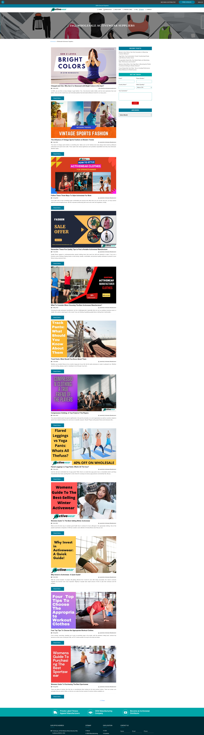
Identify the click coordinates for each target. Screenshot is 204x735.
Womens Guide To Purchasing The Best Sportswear (69, 684)
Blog (142, 9)
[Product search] (2, 2)
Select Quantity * (140, 84)
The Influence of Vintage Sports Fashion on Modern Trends (72, 140)
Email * (120, 78)
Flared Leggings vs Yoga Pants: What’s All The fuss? (70, 467)
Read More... (57, 98)
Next (103, 700)
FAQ (136, 9)
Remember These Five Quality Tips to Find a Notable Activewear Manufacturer (79, 249)
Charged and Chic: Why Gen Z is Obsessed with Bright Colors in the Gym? (77, 86)
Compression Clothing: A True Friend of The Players (70, 413)
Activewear (53, 41)
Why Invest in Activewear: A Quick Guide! (66, 575)
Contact (149, 9)
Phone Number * (140, 78)
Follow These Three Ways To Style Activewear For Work (71, 195)
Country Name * (123, 84)
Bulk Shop (118, 9)
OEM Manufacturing (92, 733)
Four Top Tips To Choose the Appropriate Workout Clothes (72, 630)
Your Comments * (123, 90)
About (88, 730)
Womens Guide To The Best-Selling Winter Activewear (70, 521)
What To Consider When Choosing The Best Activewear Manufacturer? (76, 305)
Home (100, 9)
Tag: (102, 25)
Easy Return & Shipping (102, 6)
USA (105, 730)
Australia (106, 733)
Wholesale (108, 9)
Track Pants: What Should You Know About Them (68, 359)
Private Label (128, 9)
